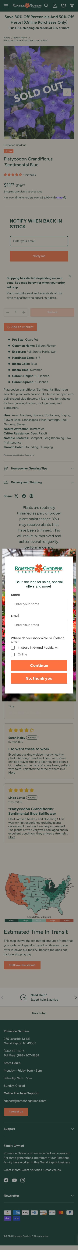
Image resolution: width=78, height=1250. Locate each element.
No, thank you (39, 678)
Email (15, 615)
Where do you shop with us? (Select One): (37, 640)
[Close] (71, 553)
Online (22, 654)
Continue (39, 665)
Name (15, 595)
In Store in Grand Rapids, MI (38, 648)
